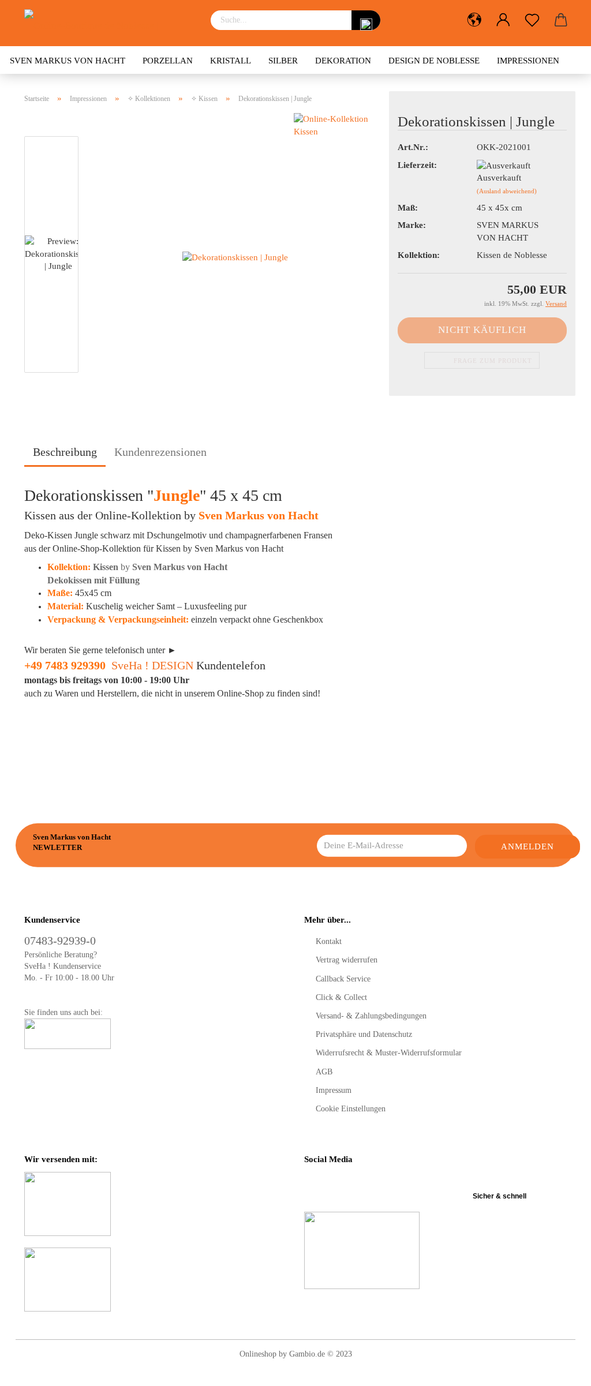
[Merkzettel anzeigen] (532, 20)
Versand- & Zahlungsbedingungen (371, 1016)
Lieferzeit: (417, 165)
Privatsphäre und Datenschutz (364, 1034)
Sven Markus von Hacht (67, 60)
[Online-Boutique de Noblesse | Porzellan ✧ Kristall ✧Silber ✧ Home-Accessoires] (108, 23)
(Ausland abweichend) (507, 191)
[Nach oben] (559, 1369)
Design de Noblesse (434, 60)
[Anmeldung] (503, 20)
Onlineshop (258, 1354)
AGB (324, 1071)
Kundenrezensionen (160, 451)
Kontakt (329, 941)
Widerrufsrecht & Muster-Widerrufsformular (389, 1052)
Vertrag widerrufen (346, 960)
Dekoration (343, 60)
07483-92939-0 (60, 940)
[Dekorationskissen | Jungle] (235, 256)
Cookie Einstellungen (351, 1108)
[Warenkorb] (561, 20)
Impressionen (528, 60)
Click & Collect (341, 997)
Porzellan (168, 60)
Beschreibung (65, 451)
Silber (283, 60)
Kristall (230, 60)
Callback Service (343, 979)
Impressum (333, 1090)
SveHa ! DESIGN (152, 665)
